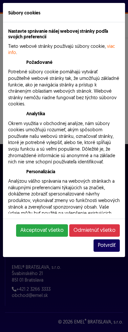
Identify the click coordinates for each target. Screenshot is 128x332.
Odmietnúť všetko (95, 230)
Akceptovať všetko (42, 230)
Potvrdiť (107, 245)
